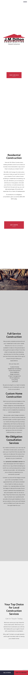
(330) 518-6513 (14, 75)
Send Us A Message (21, 673)
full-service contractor (16, 346)
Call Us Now (7, 673)
